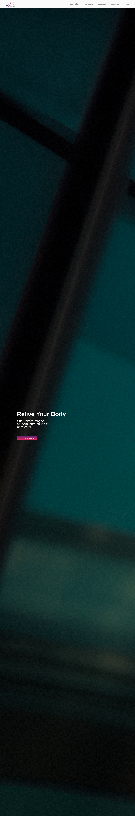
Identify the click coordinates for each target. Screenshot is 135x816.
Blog (127, 4)
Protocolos (102, 4)
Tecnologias (89, 4)
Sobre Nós (74, 4)
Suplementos (115, 4)
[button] (75, 4)
